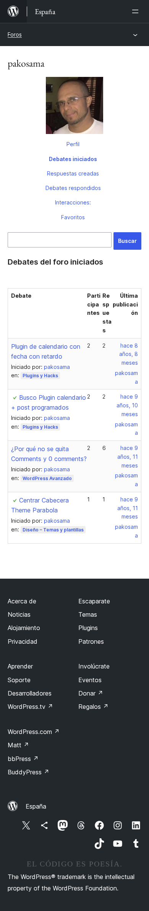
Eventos (90, 680)
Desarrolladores (30, 693)
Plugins (88, 628)
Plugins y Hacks (40, 375)
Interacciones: (73, 202)
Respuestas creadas (73, 173)
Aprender (20, 666)
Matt (18, 745)
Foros (15, 34)
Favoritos (73, 217)
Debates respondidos (73, 188)
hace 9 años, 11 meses (127, 457)
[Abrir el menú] (137, 11)
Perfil (72, 144)
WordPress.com (34, 732)
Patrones (91, 641)
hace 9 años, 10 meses (127, 405)
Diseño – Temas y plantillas (53, 530)
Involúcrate (94, 666)
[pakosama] (74, 107)
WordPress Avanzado (47, 478)
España (36, 806)
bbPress (23, 759)
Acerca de (22, 601)
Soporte (19, 680)
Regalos (93, 706)
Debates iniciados (73, 159)
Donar (90, 693)
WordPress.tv (30, 706)
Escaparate (94, 601)
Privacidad (22, 641)
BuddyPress (28, 772)
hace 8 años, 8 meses (128, 354)
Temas (87, 614)
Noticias (19, 614)
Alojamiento (24, 628)
